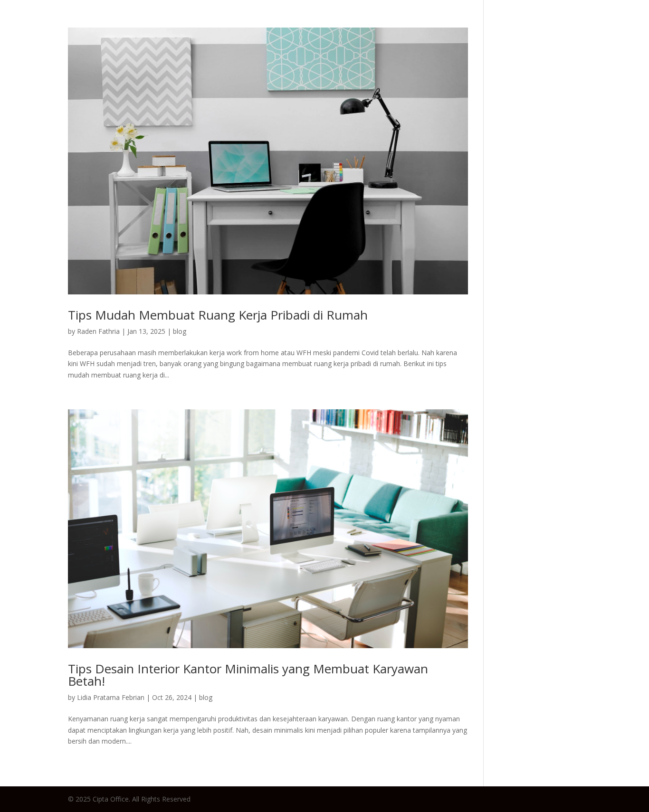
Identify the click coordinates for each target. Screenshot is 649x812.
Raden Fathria (98, 331)
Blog (370, 25)
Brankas (542, 25)
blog (179, 331)
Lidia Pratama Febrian (110, 697)
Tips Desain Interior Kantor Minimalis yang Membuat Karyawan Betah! (248, 674)
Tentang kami (603, 25)
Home (336, 25)
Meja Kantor (419, 25)
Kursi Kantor (485, 25)
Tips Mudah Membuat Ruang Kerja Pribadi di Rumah (218, 314)
